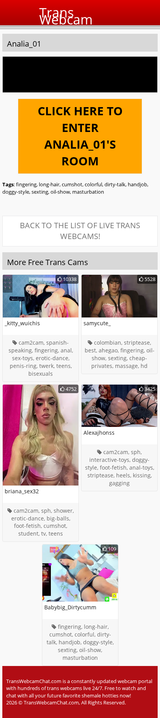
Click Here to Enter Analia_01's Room (80, 136)
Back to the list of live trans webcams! (80, 231)
